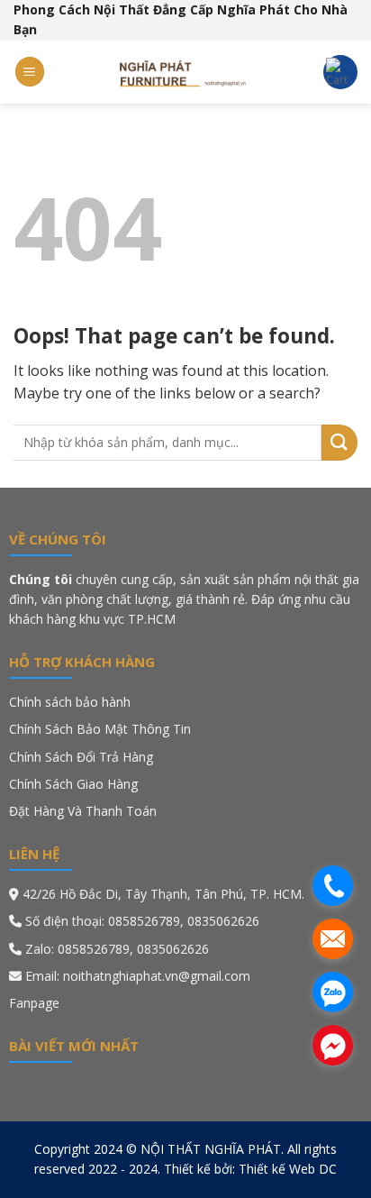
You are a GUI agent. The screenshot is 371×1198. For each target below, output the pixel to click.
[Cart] (340, 72)
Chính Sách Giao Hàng (73, 783)
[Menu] (29, 72)
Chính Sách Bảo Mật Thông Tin (102, 728)
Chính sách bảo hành (70, 701)
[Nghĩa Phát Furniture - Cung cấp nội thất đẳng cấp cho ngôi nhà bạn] (185, 72)
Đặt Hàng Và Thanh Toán (83, 810)
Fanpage (34, 1002)
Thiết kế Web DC (288, 1168)
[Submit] (339, 443)
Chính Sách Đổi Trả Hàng (81, 756)
